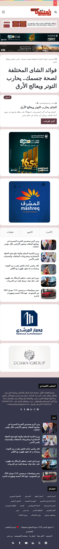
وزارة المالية (23, 515)
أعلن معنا (40, 536)
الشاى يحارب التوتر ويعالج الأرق (38, 107)
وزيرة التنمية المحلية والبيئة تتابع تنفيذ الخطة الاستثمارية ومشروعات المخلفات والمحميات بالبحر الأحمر (21, 256)
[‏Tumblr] (24, 409)
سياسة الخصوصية (21, 536)
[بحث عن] (55, 13)
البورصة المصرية (30, 501)
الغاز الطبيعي (50, 510)
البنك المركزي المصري (47, 501)
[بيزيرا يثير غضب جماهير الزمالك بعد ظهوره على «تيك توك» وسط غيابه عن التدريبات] (48, 281)
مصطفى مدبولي (49, 515)
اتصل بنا (32, 536)
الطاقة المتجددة (10, 506)
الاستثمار (28, 496)
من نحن (10, 536)
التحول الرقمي (16, 501)
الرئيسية (51, 59)
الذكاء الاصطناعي (34, 506)
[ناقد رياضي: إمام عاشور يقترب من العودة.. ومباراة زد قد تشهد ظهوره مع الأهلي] (48, 269)
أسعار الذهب (51, 496)
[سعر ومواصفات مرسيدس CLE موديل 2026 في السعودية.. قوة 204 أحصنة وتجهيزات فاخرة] (48, 294)
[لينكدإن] (31, 409)
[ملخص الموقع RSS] (21, 409)
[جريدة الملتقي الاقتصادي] (41, 12)
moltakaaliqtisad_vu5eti (47, 103)
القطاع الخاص (37, 510)
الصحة (22, 506)
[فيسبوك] (37, 409)
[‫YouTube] (28, 409)
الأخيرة (49, 232)
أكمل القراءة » (49, 121)
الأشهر (30, 232)
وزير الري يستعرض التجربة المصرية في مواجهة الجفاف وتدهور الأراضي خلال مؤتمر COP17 (21, 244)
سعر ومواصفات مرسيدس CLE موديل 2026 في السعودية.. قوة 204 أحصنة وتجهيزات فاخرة (21, 293)
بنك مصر (26, 510)
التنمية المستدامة (49, 506)
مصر (17, 510)
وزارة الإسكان (36, 515)
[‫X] (34, 409)
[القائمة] (3, 13)
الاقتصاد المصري (15, 496)
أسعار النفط (39, 496)
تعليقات (10, 232)
